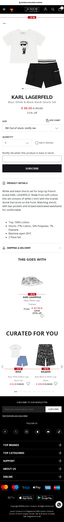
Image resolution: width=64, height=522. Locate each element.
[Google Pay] (11, 497)
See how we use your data (14, 415)
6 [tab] (39, 393)
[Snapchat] (37, 431)
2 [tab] (20, 393)
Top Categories (13, 453)
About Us (9, 469)
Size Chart (54, 120)
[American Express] (48, 487)
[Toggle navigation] (4, 9)
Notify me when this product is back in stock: (28, 153)
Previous (2, 366)
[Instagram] (26, 431)
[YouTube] (48, 431)
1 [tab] (15, 393)
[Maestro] (15, 487)
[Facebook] (5, 431)
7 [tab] (43, 393)
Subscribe (53, 409)
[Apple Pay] (37, 487)
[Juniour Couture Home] (32, 9)
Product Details (17, 183)
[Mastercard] (4, 487)
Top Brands (11, 445)
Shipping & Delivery (19, 248)
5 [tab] (34, 393)
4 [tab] (29, 393)
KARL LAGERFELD (32, 97)
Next (61, 366)
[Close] (62, 1)
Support (9, 461)
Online (8, 476)
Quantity (7, 137)
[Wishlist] (41, 315)
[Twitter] (16, 431)
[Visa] (26, 487)
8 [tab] (48, 393)
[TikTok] (59, 431)
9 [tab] (53, 393)
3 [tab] (25, 393)
